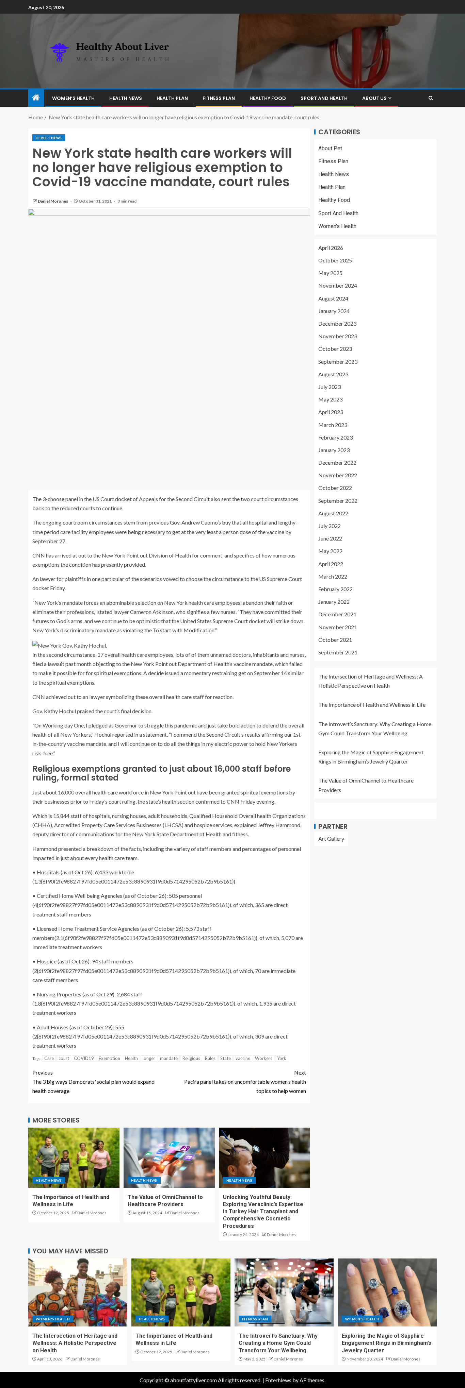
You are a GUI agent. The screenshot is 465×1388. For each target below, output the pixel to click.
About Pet (330, 148)
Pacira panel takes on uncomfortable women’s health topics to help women (245, 1081)
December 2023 (337, 324)
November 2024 (337, 285)
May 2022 (330, 551)
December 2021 (337, 614)
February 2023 (335, 437)
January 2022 (334, 602)
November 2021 (337, 627)
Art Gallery (331, 838)
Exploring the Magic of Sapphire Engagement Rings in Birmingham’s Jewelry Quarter (386, 1343)
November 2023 (337, 336)
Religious (191, 1058)
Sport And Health (324, 98)
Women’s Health (73, 98)
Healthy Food (268, 98)
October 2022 (335, 488)
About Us (374, 98)
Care (49, 1058)
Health (131, 1058)
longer (149, 1058)
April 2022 (330, 564)
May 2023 (330, 399)
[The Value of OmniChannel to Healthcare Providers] (169, 1158)
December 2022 (337, 463)
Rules (210, 1058)
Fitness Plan (219, 98)
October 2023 (335, 349)
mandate (169, 1058)
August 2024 (333, 298)
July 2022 (329, 526)
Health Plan (172, 98)
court (64, 1058)
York (281, 1058)
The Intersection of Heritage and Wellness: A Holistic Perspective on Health (74, 1343)
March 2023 (332, 425)
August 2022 (333, 513)
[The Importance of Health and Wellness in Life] (73, 1158)
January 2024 (334, 311)
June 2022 (330, 538)
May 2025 (330, 273)
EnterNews (278, 1380)
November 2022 (337, 475)
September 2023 (337, 361)
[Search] (431, 98)
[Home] (36, 98)
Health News (125, 98)
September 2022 (337, 500)
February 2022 (335, 589)
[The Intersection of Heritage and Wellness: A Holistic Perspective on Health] (77, 1292)
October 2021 (335, 639)
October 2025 (335, 260)
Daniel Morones (53, 201)
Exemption (109, 1058)
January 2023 (334, 450)
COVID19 (84, 1058)
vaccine (243, 1058)
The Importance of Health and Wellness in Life (372, 705)
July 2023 (329, 387)
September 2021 (337, 652)
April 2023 (330, 412)
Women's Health (337, 226)
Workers (263, 1058)
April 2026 (330, 248)
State (225, 1058)
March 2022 (332, 576)
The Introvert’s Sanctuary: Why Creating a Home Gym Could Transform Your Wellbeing (278, 1343)
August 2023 (333, 374)
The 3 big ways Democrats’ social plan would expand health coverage (93, 1081)
